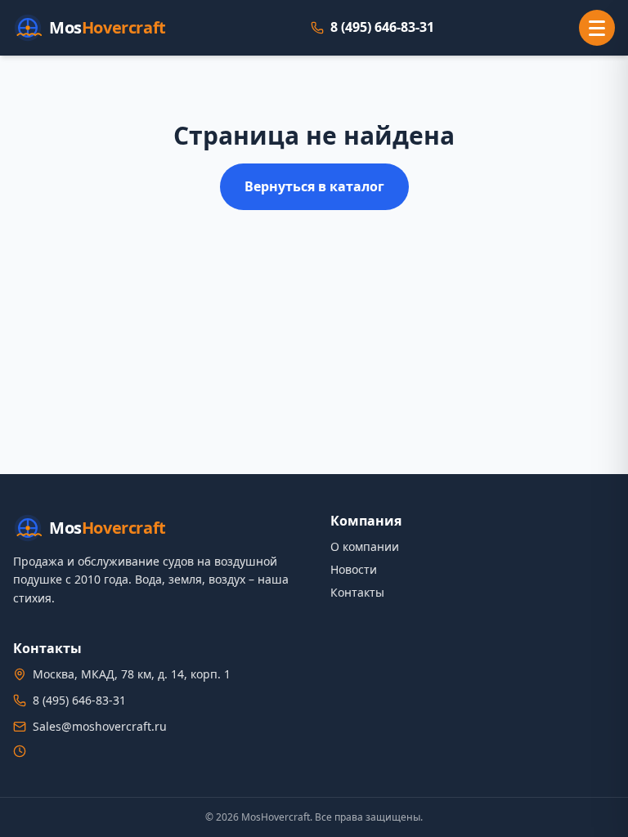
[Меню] (597, 28)
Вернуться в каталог (314, 186)
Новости (353, 569)
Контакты (357, 592)
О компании (364, 546)
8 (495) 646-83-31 (382, 27)
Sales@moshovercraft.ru (100, 726)
